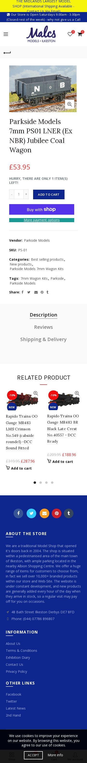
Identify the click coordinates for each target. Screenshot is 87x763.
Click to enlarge (69, 104)
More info (55, 755)
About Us (13, 643)
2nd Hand (13, 715)
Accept (33, 755)
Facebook (18, 513)
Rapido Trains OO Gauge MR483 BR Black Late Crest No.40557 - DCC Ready (63, 429)
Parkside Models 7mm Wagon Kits (37, 268)
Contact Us (14, 664)
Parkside (57, 278)
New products (21, 264)
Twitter (31, 513)
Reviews (43, 327)
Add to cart (48, 194)
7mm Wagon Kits (34, 278)
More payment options (42, 220)
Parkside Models (37, 240)
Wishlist (73, 32)
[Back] (7, 52)
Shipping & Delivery (43, 339)
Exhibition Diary (18, 657)
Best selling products (47, 259)
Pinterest (56, 513)
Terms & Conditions (21, 650)
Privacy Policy (16, 671)
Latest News (16, 708)
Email (44, 513)
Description (43, 314)
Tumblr (68, 513)
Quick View (35, 393)
